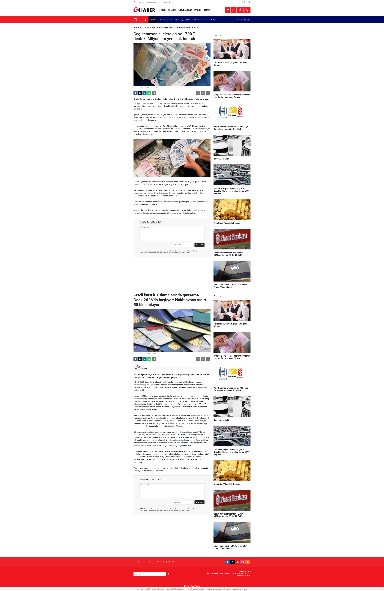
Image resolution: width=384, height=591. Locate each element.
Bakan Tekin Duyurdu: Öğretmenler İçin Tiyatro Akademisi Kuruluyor (182, 20)
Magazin (198, 10)
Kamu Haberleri (185, 10)
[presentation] (140, 20)
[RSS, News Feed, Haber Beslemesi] (247, 562)
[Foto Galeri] (249, 2)
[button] (198, 93)
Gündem (162, 10)
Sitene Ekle (167, 2)
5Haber (144, 368)
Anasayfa (139, 27)
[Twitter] (140, 93)
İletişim (151, 562)
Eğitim (207, 10)
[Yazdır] (154, 93)
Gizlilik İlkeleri (161, 562)
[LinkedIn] (144, 93)
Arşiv (159, 2)
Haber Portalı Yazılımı (193, 586)
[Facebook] (136, 93)
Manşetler (141, 2)
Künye (144, 562)
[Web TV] (245, 2)
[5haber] (144, 10)
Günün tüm (243, 20)
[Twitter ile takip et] (232, 562)
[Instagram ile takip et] (242, 562)
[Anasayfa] (135, 2)
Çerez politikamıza (236, 589)
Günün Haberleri (151, 2)
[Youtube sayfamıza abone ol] (237, 562)
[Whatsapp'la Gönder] (149, 93)
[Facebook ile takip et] (227, 562)
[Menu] (227, 10)
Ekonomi (172, 10)
